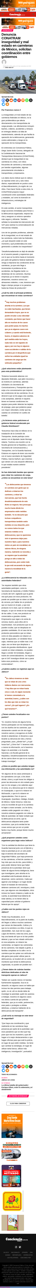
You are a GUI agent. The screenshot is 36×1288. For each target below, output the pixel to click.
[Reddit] (11, 100)
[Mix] (23, 100)
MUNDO (7, 1255)
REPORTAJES (16, 1255)
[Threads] (30, 100)
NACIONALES (15, 1252)
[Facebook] (3, 100)
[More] (7, 104)
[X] (7, 100)
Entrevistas (28, 1255)
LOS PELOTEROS (12, 1257)
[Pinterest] (19, 100)
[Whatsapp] (27, 100)
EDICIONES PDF (26, 1257)
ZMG (31, 1252)
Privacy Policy (5, 1287)
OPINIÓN (25, 1252)
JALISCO (6, 1252)
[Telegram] (3, 104)
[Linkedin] (15, 100)
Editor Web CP (9, 67)
